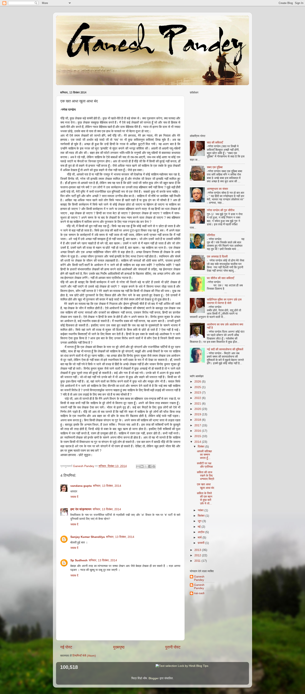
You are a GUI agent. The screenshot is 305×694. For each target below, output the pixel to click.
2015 (198, 436)
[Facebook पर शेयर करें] (150, 466)
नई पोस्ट (66, 647)
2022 (198, 398)
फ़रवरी (201, 542)
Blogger (154, 678)
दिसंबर (201, 446)
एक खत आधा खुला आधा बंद (205, 486)
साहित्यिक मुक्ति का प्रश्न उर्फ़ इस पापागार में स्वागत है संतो (224, 301)
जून (200, 521)
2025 (198, 387)
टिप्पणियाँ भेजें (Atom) (84, 655)
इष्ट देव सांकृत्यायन (81, 509)
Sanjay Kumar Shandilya (87, 536)
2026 (198, 381)
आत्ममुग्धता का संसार (217, 188)
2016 (198, 430)
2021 (198, 403)
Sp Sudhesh (79, 560)
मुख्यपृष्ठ (118, 647)
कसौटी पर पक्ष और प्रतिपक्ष (205, 465)
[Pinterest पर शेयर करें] (154, 466)
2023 (198, 392)
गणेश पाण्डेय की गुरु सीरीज (220, 210)
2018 (198, 419)
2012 (198, 555)
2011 (197, 560)
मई (199, 526)
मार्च (200, 537)
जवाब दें (74, 496)
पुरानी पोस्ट (173, 647)
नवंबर (201, 510)
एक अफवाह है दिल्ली (217, 256)
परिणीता (211, 235)
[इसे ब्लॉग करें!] (142, 466)
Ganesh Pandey (199, 578)
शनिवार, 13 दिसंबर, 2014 (107, 485)
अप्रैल (201, 532)
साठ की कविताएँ (215, 142)
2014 (198, 441)
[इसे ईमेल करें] (138, 466)
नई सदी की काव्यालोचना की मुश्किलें (225, 349)
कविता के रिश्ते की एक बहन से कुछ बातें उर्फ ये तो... (204, 498)
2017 (198, 425)
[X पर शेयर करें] (146, 466)
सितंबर (201, 515)
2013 (198, 550)
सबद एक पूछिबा (215, 167)
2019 (198, 414)
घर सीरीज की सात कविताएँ (220, 278)
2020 (198, 409)
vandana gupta (81, 485)
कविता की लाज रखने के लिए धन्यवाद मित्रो (205, 476)
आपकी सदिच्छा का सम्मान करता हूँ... (204, 455)
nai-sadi (199, 593)
